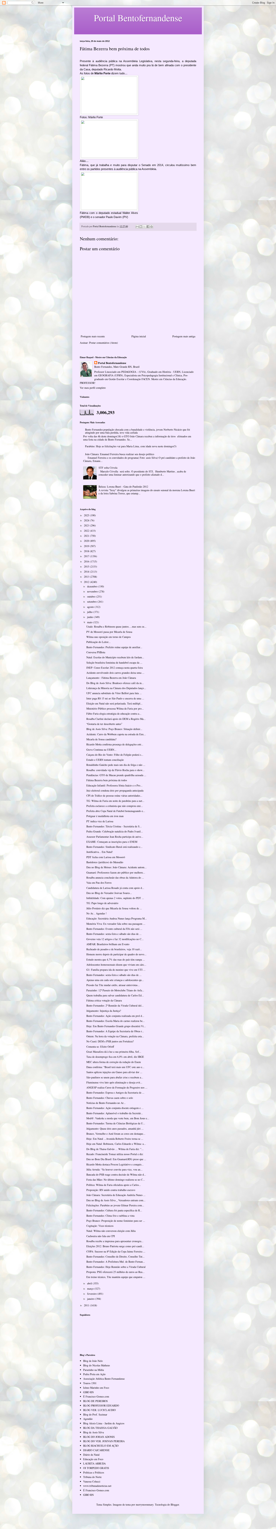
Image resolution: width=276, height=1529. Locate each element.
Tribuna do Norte (92, 1477)
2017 (87, 556)
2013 (87, 576)
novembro (93, 591)
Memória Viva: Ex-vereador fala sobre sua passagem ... (115, 923)
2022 (87, 530)
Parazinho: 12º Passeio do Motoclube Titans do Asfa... (115, 990)
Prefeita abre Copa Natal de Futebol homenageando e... (115, 811)
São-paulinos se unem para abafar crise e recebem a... (114, 1077)
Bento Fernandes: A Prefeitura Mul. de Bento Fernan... (115, 1261)
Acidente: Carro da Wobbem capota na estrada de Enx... (116, 734)
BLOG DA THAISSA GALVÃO (100, 1428)
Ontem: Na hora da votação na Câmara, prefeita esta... (115, 1036)
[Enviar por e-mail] (137, 227)
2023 (87, 525)
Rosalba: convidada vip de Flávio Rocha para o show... (115, 770)
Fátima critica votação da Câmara (104, 1000)
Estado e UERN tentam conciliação (105, 759)
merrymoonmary (144, 1504)
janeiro (91, 1298)
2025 (87, 515)
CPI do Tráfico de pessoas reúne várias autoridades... (114, 795)
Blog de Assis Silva (93, 1432)
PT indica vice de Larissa (99, 821)
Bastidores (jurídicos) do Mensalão (104, 862)
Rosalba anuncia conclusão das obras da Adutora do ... (115, 877)
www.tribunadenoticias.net (97, 1486)
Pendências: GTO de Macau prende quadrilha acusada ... (116, 775)
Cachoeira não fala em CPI (100, 1236)
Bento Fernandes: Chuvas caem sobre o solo (109, 1098)
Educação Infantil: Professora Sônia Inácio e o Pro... (114, 785)
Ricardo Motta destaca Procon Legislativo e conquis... (115, 1164)
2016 (87, 561)
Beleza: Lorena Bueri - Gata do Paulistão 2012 (123, 486)
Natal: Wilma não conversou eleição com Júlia (111, 1231)
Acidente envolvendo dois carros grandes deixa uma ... (115, 672)
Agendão (88, 1419)
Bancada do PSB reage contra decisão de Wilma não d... (116, 1174)
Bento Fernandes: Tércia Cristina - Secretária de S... (114, 826)
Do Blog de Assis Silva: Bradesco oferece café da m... (115, 683)
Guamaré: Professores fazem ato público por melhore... (115, 872)
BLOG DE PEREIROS (95, 1401)
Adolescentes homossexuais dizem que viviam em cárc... (116, 964)
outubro (91, 596)
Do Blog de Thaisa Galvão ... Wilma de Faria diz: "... (115, 1149)
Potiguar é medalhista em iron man (105, 816)
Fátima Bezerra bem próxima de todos (106, 780)
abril (90, 1283)
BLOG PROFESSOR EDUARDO (101, 1405)
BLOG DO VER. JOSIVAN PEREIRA (104, 1441)
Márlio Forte (102, 73)
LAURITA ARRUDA (94, 1463)
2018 (87, 551)
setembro (92, 601)
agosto (91, 607)
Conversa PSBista (95, 652)
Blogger (175, 1504)
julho (90, 612)
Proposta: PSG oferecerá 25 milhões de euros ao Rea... (115, 1272)
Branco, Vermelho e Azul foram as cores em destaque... (115, 1133)
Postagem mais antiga (183, 336)
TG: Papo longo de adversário (102, 903)
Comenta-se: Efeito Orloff (100, 1046)
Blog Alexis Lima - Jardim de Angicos (103, 1423)
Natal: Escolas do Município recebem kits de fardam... (115, 657)
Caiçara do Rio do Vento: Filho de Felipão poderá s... (114, 754)
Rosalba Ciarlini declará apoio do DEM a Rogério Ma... (116, 719)
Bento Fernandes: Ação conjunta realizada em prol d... (115, 1016)
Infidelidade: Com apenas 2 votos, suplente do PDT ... (115, 898)
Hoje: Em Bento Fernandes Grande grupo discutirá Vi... (116, 1026)
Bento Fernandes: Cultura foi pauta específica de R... (114, 1210)
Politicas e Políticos (93, 1472)
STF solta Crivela (108, 467)
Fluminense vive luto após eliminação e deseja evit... (114, 1082)
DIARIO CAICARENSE (96, 1450)
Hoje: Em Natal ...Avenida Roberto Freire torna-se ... (114, 1138)
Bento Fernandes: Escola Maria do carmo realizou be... (115, 1021)
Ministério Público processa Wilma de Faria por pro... (115, 708)
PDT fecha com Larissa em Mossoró (105, 857)
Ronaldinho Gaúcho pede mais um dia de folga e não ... (115, 765)
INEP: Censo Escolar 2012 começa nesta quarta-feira (114, 667)
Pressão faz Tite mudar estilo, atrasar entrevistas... (113, 985)
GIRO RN (88, 1392)
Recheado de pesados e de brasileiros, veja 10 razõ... (114, 949)
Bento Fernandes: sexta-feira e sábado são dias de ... (114, 934)
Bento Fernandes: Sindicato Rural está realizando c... (114, 847)
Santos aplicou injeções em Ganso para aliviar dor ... (114, 1072)
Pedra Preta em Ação (94, 1374)
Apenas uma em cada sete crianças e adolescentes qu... (115, 980)
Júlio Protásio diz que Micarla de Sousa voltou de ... (114, 908)
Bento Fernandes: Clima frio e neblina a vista (110, 1215)
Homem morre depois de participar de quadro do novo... (116, 954)
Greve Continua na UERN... (101, 749)
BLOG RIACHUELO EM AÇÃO (100, 1445)
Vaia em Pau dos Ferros (99, 882)
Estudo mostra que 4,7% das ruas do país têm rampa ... (115, 959)
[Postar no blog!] (141, 227)
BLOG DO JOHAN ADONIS (99, 1437)
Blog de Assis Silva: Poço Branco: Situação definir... (114, 729)
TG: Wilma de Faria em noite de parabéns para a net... (115, 801)
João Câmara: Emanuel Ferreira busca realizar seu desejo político (119, 454)
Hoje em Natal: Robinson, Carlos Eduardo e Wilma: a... (116, 1144)
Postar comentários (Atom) (103, 342)
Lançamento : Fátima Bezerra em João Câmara (111, 678)
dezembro (92, 586)
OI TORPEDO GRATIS (96, 1468)
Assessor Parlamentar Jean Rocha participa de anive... (114, 836)
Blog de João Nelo (93, 1361)
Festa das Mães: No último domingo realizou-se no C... (115, 1179)
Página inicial (138, 336)
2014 (87, 571)
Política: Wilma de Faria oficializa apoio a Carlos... (113, 1185)
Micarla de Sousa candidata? (101, 739)
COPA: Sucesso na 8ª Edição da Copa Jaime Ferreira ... (115, 1251)
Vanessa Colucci (91, 1481)
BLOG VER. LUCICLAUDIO (99, 1410)
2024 (87, 520)
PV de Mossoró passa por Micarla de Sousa (109, 632)
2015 (87, 566)
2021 (87, 535)
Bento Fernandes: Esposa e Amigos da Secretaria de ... (115, 1092)
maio (90, 622)
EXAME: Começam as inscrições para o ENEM (111, 841)
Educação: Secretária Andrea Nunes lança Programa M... (116, 918)
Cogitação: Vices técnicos (99, 1226)
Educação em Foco (93, 1459)
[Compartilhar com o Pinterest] (151, 227)
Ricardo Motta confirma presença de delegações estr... (114, 744)
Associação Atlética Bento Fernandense (104, 1378)
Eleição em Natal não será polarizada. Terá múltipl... (114, 703)
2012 (87, 582)
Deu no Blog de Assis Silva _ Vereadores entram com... (116, 1200)
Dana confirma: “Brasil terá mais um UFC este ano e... (115, 1067)
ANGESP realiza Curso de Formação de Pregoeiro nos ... (116, 1087)
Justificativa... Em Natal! (99, 852)
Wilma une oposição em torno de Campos (108, 637)
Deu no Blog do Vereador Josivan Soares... (109, 893)
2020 (87, 541)
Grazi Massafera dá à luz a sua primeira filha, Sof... (113, 1051)
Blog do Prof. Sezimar (95, 1414)
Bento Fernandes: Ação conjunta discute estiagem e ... (115, 1108)
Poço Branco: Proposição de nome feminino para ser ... (115, 1220)
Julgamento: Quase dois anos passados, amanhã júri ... (115, 1128)
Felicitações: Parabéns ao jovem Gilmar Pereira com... (115, 1205)
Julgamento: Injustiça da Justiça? (103, 1011)
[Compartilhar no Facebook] (148, 227)
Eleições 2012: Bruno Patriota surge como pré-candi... (115, 1246)
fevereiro (92, 1293)
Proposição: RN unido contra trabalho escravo (110, 1190)
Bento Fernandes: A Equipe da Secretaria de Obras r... (115, 1031)
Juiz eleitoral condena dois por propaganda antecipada (114, 790)
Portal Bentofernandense (112, 363)
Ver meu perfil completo (93, 387)
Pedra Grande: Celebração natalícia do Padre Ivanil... (114, 831)
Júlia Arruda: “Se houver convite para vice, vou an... (114, 1169)
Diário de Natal (91, 1454)
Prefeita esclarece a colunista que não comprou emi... (114, 806)
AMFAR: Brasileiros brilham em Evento (107, 944)
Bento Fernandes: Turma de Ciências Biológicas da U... (115, 1123)
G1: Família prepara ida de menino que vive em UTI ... (116, 969)
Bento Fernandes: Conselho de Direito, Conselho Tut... (115, 1256)
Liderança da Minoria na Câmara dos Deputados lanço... (116, 688)
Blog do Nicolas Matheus (96, 1365)
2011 (87, 1305)
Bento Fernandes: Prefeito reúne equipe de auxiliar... (114, 647)
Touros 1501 (90, 1383)
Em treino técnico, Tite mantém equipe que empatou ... (115, 1277)
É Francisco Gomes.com (96, 1396)
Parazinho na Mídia (93, 1370)
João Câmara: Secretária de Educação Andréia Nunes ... (116, 1195)
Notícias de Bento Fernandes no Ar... (106, 1103)
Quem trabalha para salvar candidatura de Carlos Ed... (115, 995)
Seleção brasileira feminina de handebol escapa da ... (114, 662)
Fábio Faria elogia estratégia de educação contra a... (113, 713)
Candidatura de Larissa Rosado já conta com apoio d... (115, 888)
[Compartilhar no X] (144, 227)
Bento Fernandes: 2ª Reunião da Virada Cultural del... (115, 1005)
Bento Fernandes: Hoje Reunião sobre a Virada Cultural (116, 1267)
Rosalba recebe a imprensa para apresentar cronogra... (114, 1241)
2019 (87, 546)
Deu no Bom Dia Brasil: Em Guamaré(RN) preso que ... (116, 1159)
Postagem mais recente (93, 336)
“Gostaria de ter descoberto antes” (104, 724)
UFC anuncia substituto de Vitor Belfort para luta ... (114, 693)
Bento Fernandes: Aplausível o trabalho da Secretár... (114, 1113)
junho (90, 617)
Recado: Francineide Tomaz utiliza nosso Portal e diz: (114, 1154)
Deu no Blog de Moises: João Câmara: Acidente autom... (116, 867)
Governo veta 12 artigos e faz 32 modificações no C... (115, 939)
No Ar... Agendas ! (96, 913)
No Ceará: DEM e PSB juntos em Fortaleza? (110, 1041)
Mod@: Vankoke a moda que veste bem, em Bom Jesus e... (117, 1118)
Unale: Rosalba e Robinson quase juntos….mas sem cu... (116, 626)
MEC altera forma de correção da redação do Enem (113, 1062)
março (90, 1288)
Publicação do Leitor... (98, 642)
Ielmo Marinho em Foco (96, 1387)
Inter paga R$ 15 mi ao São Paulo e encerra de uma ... (115, 698)
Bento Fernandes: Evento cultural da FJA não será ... (114, 929)
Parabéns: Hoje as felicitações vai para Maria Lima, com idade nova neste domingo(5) (130, 446)
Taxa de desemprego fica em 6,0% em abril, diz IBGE (115, 1056)
